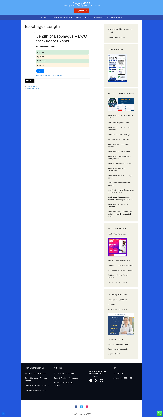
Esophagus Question (43, 75)
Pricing (87, 17)
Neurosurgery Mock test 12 (118, 139)
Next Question (58, 75)
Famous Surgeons (119, 373)
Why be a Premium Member (35, 373)
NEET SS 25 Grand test (117, 234)
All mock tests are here (117, 37)
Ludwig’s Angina (32, 86)
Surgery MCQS (81, 3)
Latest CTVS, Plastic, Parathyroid (120, 265)
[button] (50, 17)
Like (30, 80)
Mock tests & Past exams (61, 17)
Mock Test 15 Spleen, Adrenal (119, 123)
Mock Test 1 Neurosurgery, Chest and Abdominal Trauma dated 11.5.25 (120, 214)
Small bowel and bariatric (117, 309)
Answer (40, 71)
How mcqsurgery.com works (35, 390)
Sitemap (78, 17)
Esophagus (118, 349)
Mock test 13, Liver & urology (119, 135)
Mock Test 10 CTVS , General (119, 151)
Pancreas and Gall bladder (118, 300)
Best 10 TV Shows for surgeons (66, 378)
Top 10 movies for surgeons (64, 373)
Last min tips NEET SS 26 (122, 378)
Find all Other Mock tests (117, 282)
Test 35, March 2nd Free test (119, 261)
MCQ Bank (44, 17)
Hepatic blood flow (33, 88)
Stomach (111, 305)
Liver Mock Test (114, 354)
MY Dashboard (98, 17)
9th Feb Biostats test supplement (120, 270)
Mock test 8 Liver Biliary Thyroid (120, 163)
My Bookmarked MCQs (114, 17)
